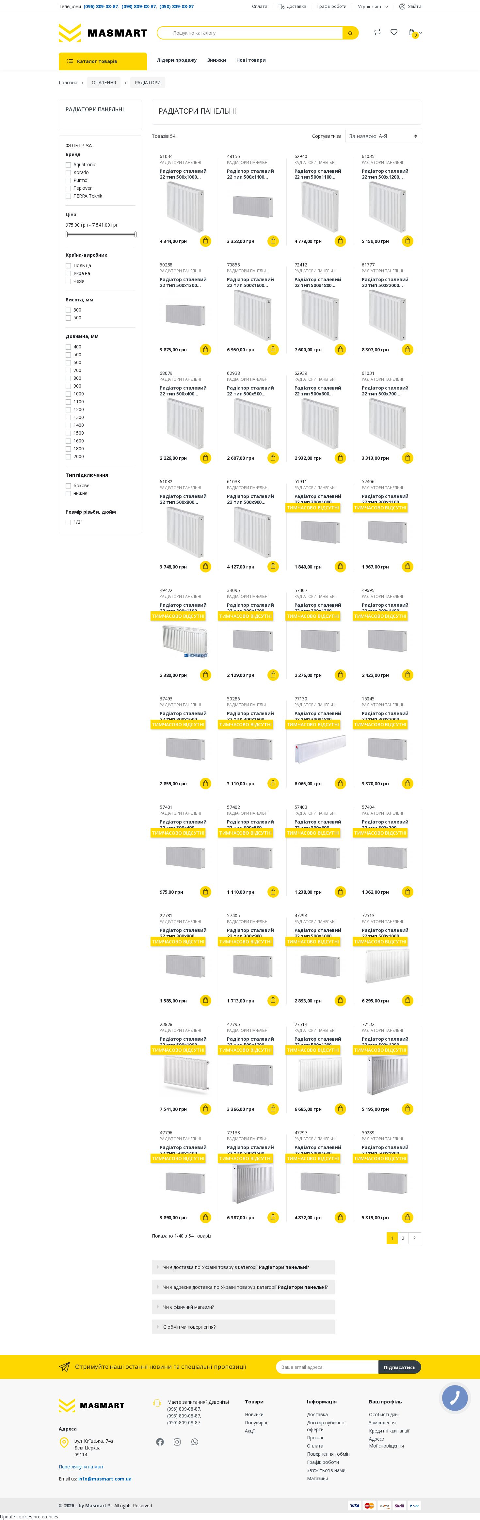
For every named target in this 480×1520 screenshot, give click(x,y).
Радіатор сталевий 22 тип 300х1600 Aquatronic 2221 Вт (183, 716)
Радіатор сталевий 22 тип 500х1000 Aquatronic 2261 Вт (318, 933)
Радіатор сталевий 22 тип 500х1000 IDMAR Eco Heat (385, 933)
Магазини (317, 1478)
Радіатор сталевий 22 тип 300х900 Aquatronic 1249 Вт (250, 933)
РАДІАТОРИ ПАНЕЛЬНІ (94, 109)
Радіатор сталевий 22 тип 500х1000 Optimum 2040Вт (183, 174)
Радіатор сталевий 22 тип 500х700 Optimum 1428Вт (385, 391)
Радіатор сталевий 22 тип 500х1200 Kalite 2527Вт (385, 1042)
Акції (250, 1431)
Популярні (256, 1422)
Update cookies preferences (29, 1516)
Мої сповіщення (386, 1446)
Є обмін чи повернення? (189, 1327)
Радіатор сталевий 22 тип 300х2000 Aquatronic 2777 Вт (385, 716)
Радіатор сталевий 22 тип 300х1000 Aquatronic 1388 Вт (318, 499)
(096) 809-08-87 (101, 6)
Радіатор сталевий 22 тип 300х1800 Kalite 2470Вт (318, 716)
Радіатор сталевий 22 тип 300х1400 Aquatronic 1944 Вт (385, 608)
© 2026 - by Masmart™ (85, 1505)
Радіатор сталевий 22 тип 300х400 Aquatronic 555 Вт (183, 825)
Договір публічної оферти (326, 1425)
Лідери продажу (177, 60)
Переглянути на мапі (81, 1467)
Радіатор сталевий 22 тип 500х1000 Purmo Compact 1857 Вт (184, 1042)
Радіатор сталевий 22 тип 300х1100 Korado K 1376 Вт (183, 608)
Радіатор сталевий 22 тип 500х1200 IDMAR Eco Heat (318, 1042)
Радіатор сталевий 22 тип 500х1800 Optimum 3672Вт (318, 282)
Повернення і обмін (328, 1454)
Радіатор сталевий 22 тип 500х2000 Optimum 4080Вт (385, 282)
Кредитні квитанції (389, 1431)
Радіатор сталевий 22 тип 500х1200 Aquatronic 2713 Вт (250, 1042)
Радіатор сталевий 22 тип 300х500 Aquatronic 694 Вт (250, 825)
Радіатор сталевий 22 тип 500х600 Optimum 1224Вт (318, 391)
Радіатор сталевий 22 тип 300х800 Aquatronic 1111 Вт (183, 933)
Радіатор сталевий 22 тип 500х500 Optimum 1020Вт (250, 391)
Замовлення (382, 1422)
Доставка (296, 6)
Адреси (376, 1439)
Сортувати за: (327, 136)
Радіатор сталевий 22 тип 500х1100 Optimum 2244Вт (318, 174)
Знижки (216, 60)
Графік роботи (331, 6)
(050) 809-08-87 (176, 6)
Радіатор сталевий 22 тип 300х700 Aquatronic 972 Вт (385, 825)
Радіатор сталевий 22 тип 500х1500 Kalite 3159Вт (250, 1150)
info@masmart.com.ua (105, 1479)
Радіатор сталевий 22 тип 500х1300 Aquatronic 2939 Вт (183, 282)
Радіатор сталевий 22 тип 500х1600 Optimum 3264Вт (250, 282)
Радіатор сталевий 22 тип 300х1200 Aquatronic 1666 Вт (250, 608)
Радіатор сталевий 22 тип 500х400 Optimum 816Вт (183, 391)
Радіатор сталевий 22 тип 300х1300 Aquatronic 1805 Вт (318, 608)
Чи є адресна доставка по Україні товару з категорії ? (245, 1287)
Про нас (315, 1437)
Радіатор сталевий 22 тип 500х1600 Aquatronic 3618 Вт (318, 1150)
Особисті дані (384, 1414)
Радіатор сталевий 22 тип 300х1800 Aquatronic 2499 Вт (250, 716)
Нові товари (250, 60)
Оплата (259, 6)
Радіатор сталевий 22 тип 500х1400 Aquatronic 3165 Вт (183, 1150)
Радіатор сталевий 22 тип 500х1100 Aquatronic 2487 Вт (250, 174)
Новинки (254, 1414)
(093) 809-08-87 (138, 6)
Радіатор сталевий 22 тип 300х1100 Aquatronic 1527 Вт (385, 499)
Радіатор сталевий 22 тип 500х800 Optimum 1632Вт (183, 499)
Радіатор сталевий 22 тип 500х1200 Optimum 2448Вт (385, 174)
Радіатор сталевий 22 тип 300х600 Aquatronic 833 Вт (318, 825)
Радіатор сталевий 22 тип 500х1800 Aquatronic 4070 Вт (385, 1150)
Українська (370, 6)
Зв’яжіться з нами (326, 1470)
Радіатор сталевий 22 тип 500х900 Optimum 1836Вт (250, 499)
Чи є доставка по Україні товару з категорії (236, 1267)
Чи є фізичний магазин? (188, 1307)
